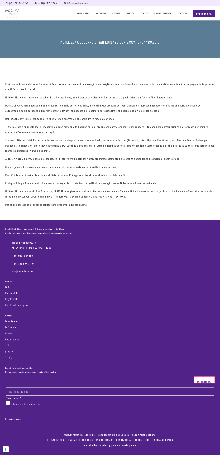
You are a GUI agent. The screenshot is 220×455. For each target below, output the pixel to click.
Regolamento (11, 298)
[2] (6, 449)
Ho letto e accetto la (25, 403)
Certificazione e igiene (16, 305)
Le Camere (10, 327)
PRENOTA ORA (204, 13)
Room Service (12, 339)
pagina (83, 204)
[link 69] (23, 418)
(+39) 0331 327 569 (48, 3)
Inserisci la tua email (17, 384)
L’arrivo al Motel (12, 293)
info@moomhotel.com (77, 3)
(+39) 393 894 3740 (18, 3)
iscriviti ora (204, 382)
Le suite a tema (12, 321)
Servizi (130, 13)
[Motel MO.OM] (12, 13)
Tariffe (144, 13)
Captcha (10, 409)
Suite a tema (83, 13)
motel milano (91, 445)
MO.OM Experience (162, 13)
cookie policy (128, 445)
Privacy (9, 351)
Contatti (182, 13)
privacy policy (35, 403)
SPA (7, 345)
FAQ (7, 286)
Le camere (101, 13)
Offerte (116, 13)
